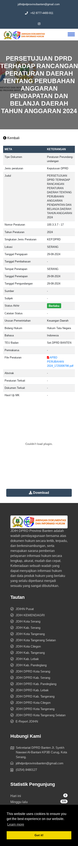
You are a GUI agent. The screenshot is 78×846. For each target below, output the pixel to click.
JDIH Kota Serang (28, 621)
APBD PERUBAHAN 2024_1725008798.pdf (60, 361)
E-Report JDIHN (27, 721)
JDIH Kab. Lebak (27, 659)
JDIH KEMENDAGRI (30, 615)
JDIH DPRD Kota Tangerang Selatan (41, 715)
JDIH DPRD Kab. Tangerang (35, 696)
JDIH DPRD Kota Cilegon (33, 702)
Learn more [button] (15, 824)
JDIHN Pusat (25, 609)
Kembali (13, 138)
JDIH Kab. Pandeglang (31, 665)
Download (40, 492)
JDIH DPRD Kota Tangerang (35, 709)
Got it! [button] (39, 835)
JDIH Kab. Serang (28, 627)
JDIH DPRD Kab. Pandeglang (36, 684)
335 (64, 801)
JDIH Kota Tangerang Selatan (36, 640)
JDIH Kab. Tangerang (30, 652)
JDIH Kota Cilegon (28, 646)
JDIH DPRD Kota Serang (33, 671)
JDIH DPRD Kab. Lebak (32, 690)
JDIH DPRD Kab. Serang (33, 677)
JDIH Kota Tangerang (30, 634)
